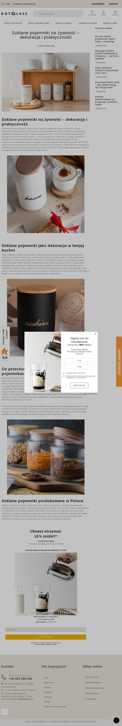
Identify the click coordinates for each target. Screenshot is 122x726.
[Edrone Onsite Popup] (61, 363)
